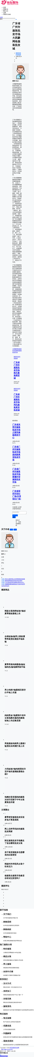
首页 (4, 7)
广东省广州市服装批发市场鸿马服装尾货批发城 (17, 402)
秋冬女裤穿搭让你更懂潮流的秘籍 (13, 579)
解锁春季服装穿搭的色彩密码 (11, 580)
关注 (11, 529)
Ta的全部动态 (5, 586)
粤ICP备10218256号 (7, 1049)
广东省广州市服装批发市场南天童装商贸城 (17, 370)
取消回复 (15, 515)
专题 (4, 12)
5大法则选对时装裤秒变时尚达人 (12, 582)
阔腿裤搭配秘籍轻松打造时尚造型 (13, 584)
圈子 (5, 10)
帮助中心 (7, 14)
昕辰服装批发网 (14, 1047)
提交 (14, 517)
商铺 (5, 9)
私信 (15, 529)
